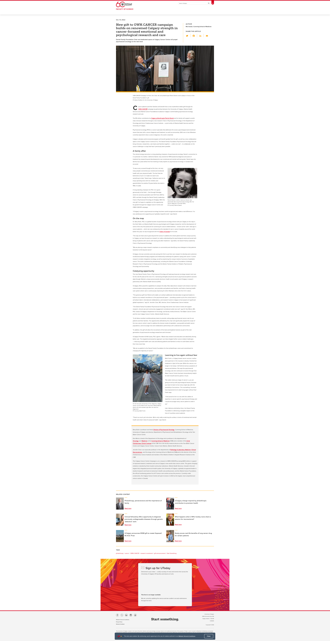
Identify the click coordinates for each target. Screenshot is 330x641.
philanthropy (119, 553)
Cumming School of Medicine (160, 441)
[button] (188, 35)
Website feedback (120, 624)
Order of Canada (165, 232)
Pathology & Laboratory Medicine (180, 450)
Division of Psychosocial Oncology (163, 430)
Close (208, 636)
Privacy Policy (119, 622)
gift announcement (160, 553)
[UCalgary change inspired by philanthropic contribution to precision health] (170, 504)
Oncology (136, 441)
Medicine (144, 441)
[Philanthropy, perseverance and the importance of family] (120, 504)
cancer (127, 553)
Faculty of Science (124, 9)
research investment (147, 553)
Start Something (171, 553)
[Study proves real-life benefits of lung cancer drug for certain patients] (170, 536)
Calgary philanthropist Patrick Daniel (162, 118)
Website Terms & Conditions (186, 636)
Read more (128, 508)
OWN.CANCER (142, 109)
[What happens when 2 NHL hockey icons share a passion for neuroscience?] (170, 520)
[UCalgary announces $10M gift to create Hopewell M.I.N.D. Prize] (120, 536)
